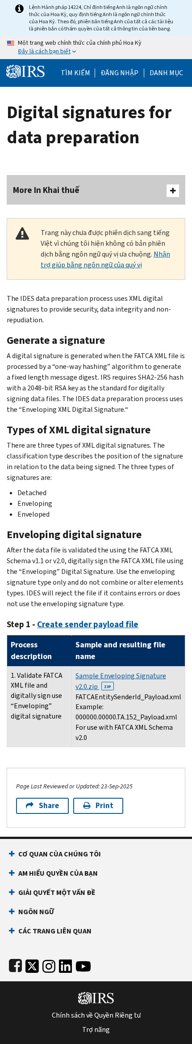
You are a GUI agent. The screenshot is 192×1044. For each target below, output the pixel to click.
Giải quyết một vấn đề (57, 892)
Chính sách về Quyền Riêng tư (96, 1015)
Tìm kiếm (75, 72)
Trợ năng (96, 1029)
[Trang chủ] (25, 70)
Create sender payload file (87, 624)
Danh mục (166, 72)
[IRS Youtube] (83, 964)
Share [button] (49, 805)
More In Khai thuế (46, 190)
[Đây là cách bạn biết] (96, 47)
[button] (119, 72)
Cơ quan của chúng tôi (59, 854)
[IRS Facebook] (15, 964)
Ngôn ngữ (36, 911)
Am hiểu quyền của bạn (58, 873)
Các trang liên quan (55, 931)
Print (104, 805)
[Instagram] (48, 964)
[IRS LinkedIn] (65, 964)
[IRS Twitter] (32, 964)
